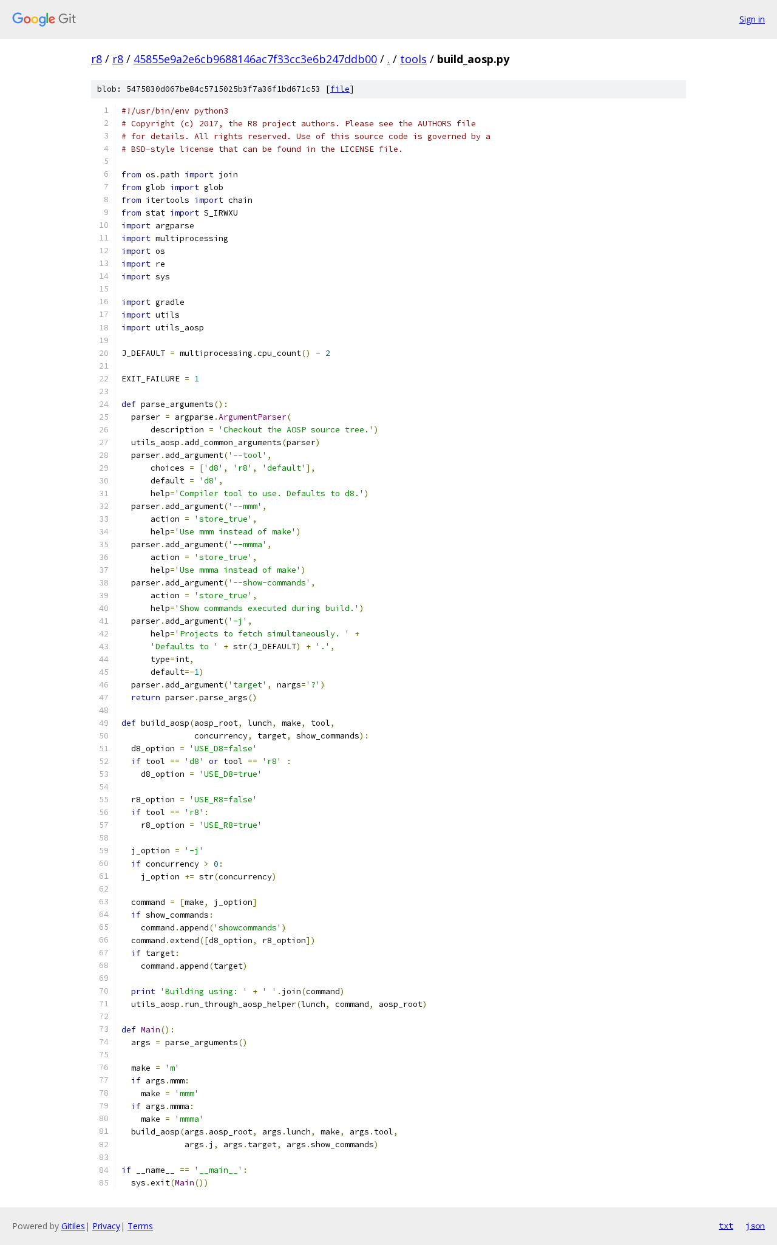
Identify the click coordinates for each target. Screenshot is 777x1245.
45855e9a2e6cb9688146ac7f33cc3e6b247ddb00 (255, 59)
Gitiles (73, 1226)
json (755, 1225)
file (340, 89)
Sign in (752, 19)
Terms (140, 1226)
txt (726, 1225)
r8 (96, 59)
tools (413, 59)
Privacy (106, 1226)
